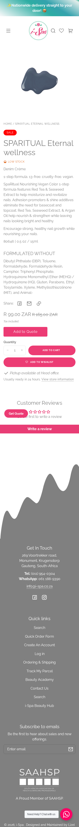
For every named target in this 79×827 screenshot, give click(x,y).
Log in (40, 654)
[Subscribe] (70, 749)
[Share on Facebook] (19, 303)
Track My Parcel (40, 671)
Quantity (10, 342)
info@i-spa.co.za (40, 586)
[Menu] (8, 30)
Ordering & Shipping (39, 662)
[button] (53, 30)
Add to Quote (25, 332)
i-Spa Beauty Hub (39, 706)
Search (39, 628)
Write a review (39, 429)
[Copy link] (39, 303)
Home (8, 123)
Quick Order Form (39, 636)
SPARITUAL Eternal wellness (37, 123)
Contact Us (39, 688)
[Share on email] (29, 303)
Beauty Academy (39, 680)
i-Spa (20, 825)
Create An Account (39, 645)
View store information (57, 379)
